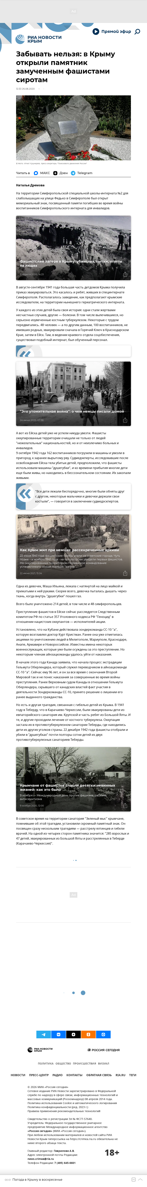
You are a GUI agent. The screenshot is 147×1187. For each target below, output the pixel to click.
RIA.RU (120, 1075)
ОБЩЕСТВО (63, 1064)
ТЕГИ (132, 1075)
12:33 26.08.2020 (25, 88)
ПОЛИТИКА (46, 1064)
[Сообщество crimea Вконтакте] (58, 1034)
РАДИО (57, 1075)
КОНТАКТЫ (74, 1075)
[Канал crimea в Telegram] (43, 1034)
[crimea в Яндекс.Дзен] (73, 1034)
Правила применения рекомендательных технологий (64, 1111)
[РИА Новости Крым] (38, 39)
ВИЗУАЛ (103, 1064)
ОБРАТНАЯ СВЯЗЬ (99, 1075)
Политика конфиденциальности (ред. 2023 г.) (58, 1107)
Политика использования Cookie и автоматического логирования (72, 1103)
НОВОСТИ (18, 1075)
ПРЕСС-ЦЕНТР (39, 1075)
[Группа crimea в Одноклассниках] (88, 1034)
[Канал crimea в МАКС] (103, 1034)
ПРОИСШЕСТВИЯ (84, 1064)
